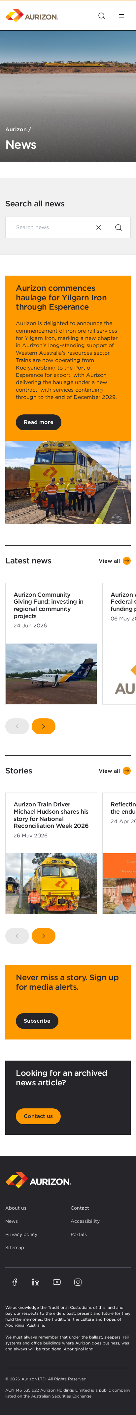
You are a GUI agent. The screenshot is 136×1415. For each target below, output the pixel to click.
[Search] (118, 227)
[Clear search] (98, 227)
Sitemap (14, 1247)
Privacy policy (21, 1234)
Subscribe (37, 1021)
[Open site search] (101, 15)
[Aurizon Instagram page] (78, 1282)
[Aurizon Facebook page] (14, 1282)
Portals (79, 1234)
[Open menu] (121, 15)
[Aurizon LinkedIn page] (35, 1282)
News (11, 1221)
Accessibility (85, 1221)
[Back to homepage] (38, 1180)
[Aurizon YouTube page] (57, 1282)
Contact (80, 1208)
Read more (38, 422)
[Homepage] (31, 15)
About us (15, 1208)
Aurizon (16, 129)
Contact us (38, 1116)
